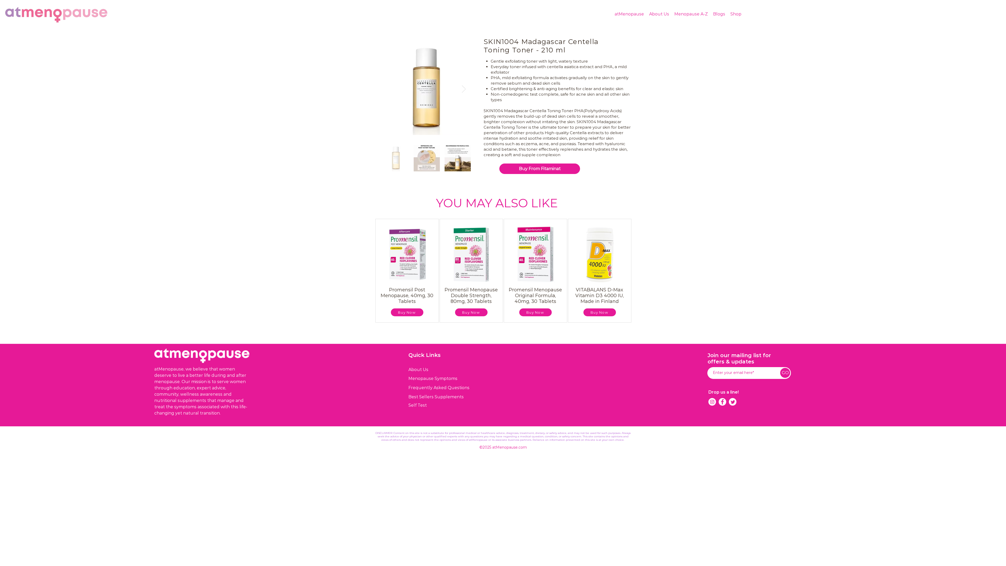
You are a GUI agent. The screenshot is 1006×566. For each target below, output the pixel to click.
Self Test (417, 405)
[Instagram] (712, 402)
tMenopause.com (510, 447)
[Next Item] (463, 89)
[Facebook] (722, 402)
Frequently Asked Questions (438, 387)
